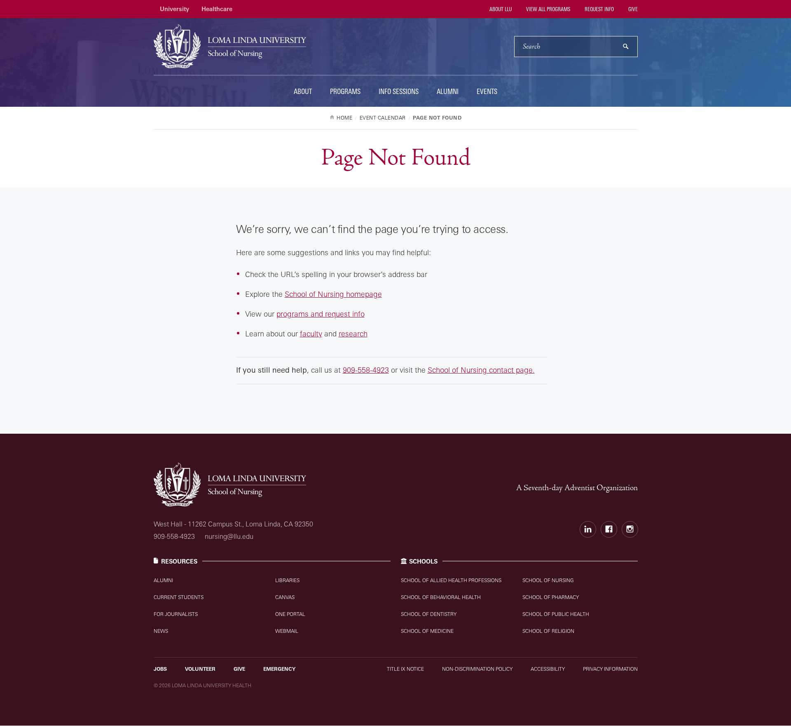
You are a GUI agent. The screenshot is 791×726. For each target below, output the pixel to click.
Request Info (598, 9)
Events (487, 91)
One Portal (290, 614)
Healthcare (216, 8)
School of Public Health (555, 614)
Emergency (279, 669)
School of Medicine (427, 631)
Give (632, 9)
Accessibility (548, 669)
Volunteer (200, 669)
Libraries (287, 580)
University (174, 8)
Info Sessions (399, 91)
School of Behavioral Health (441, 597)
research (353, 333)
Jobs (160, 669)
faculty (311, 333)
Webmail (286, 631)
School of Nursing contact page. (481, 369)
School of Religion (548, 631)
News (161, 631)
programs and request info (320, 313)
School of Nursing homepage (333, 293)
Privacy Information (610, 669)
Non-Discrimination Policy (477, 669)
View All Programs (547, 9)
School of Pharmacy (550, 597)
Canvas (285, 597)
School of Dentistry (428, 614)
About (303, 91)
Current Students (179, 597)
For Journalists (176, 614)
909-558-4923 (366, 369)
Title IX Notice (405, 669)
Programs (345, 91)
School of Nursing (548, 580)
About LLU (500, 9)
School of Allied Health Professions (451, 580)
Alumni (448, 91)
